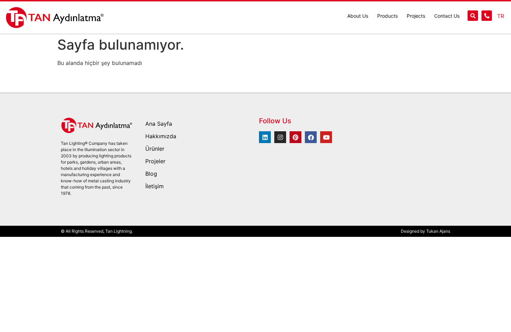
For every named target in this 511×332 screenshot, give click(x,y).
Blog (151, 173)
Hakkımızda (160, 136)
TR (500, 16)
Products (387, 16)
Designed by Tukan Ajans (425, 231)
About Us (357, 16)
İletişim (154, 186)
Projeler (155, 161)
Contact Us (447, 16)
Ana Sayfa (158, 123)
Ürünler (154, 148)
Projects (416, 16)
